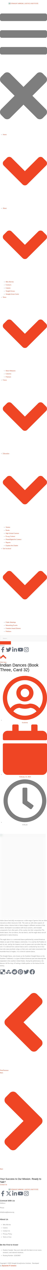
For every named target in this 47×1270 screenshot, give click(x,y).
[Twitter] (8, 649)
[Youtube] (20, 649)
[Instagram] (26, 649)
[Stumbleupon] (8, 972)
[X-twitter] (8, 1193)
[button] (3, 1184)
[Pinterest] (20, 972)
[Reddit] (14, 972)
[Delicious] (2, 972)
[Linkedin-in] (14, 649)
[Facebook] (32, 972)
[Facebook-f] (2, 649)
